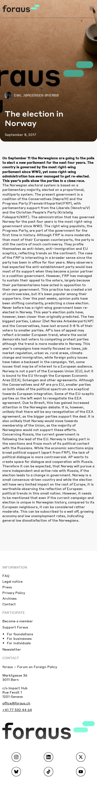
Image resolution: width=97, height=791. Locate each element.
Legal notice (12, 581)
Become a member (17, 621)
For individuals (19, 643)
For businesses (19, 638)
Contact (9, 604)
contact (10, 658)
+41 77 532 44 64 (17, 709)
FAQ (5, 575)
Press (7, 587)
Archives (9, 598)
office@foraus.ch (16, 703)
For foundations (20, 634)
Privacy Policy (13, 592)
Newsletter (11, 649)
